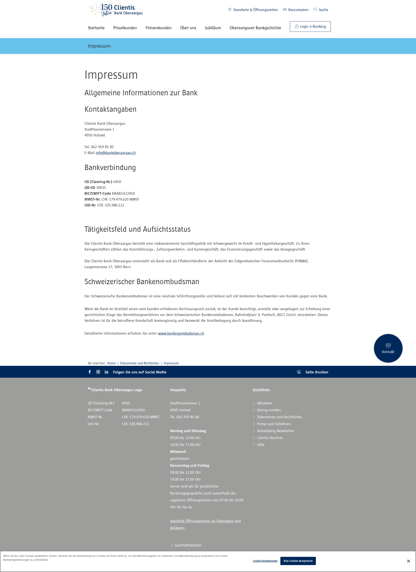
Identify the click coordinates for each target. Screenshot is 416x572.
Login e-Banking (312, 26)
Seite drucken (316, 372)
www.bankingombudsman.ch (181, 333)
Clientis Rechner (269, 438)
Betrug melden (268, 410)
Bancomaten (298, 10)
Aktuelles (264, 403)
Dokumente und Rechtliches (139, 363)
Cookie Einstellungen (265, 560)
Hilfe (260, 444)
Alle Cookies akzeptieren (298, 560)
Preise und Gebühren (273, 424)
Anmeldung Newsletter (275, 431)
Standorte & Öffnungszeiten (255, 10)
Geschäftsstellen (187, 545)
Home (111, 363)
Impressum (99, 46)
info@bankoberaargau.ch (116, 153)
